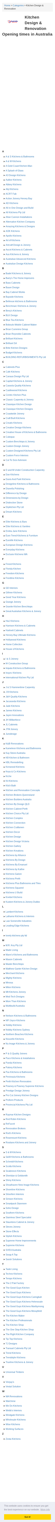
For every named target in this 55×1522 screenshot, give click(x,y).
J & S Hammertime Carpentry (20, 687)
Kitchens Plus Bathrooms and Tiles (23, 883)
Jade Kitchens (13, 706)
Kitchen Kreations (14, 851)
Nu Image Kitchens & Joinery (20, 1043)
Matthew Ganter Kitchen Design (21, 969)
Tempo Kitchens (14, 1278)
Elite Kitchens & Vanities (18, 526)
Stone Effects (12, 1231)
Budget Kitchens (14, 352)
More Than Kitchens (16, 1001)
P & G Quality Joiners (16, 1053)
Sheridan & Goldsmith (17, 1175)
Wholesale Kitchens (16, 1419)
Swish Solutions (14, 1259)
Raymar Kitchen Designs (18, 1114)
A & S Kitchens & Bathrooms (20, 156)
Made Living (12, 950)
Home (7, 5)
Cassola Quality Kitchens (18, 385)
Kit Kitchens (12, 781)
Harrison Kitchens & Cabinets (20, 625)
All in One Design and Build (19, 208)
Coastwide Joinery (15, 413)
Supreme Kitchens (15, 1245)
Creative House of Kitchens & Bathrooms (26, 432)
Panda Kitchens (14, 1063)
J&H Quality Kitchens (16, 696)
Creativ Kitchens (14, 423)
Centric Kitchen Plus (16, 395)
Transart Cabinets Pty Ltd (18, 1348)
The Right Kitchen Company (20, 1334)
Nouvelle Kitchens (15, 1039)
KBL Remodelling (14, 762)
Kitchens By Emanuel (16, 864)
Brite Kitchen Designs (16, 348)
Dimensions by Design (17, 498)
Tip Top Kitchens (14, 1339)
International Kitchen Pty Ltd (20, 677)
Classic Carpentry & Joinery (20, 399)
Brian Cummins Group (17, 329)
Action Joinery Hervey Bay (19, 198)
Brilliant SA (11, 343)
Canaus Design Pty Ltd (17, 376)
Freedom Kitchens (15, 573)
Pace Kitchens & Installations (20, 1058)
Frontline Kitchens (15, 578)
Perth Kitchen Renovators (18, 1081)
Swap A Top (11, 1254)
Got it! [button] (28, 1517)
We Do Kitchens (14, 1406)
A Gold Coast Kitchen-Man (19, 166)
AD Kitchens (12, 203)
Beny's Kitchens (14, 310)
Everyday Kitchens (15, 549)
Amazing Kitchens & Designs (20, 226)
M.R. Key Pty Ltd (14, 945)
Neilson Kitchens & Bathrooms (21, 1016)
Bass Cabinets (13, 283)
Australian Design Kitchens (19, 263)
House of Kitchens (15, 649)
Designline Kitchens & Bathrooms (22, 484)
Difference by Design (16, 493)
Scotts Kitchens (13, 1166)
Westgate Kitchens (15, 1415)
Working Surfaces (14, 1429)
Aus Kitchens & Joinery (17, 254)
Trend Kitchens (13, 1353)
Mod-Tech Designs (15, 996)
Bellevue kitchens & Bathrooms (21, 301)
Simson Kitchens (14, 1199)
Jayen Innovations (15, 715)
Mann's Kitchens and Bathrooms (22, 954)
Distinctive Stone (14, 502)
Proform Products (14, 1100)
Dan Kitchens (12, 474)
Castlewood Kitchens (16, 390)
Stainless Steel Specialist (18, 1217)
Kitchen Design (13, 836)
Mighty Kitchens (14, 978)
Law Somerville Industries (18, 921)
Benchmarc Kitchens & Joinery (21, 306)
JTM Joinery (12, 729)
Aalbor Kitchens (14, 180)
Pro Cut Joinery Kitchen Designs (22, 1095)
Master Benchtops (15, 964)
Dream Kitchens (14, 512)
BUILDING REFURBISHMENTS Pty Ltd (26, 357)
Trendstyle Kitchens (15, 1357)
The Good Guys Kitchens (18, 1292)
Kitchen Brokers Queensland (20, 795)
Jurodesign (11, 734)
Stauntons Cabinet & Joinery (20, 1222)
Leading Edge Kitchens (17, 925)
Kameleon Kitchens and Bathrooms (23, 748)
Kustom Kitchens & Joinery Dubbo (23, 902)
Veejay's (10, 1382)
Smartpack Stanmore (16, 1203)
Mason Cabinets (14, 959)
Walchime (11, 1401)
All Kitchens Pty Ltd (15, 212)
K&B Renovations (15, 743)
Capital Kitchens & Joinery (19, 381)
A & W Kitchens (13, 161)
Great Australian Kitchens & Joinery (23, 611)
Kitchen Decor (13, 832)
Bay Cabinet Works (15, 292)
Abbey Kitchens (13, 184)
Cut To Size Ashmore (16, 460)
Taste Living (12, 1269)
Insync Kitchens (13, 673)
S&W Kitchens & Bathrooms (20, 1157)
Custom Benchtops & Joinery (20, 441)
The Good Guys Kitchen (18, 1288)
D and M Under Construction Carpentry (25, 470)
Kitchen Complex (14, 818)
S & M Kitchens (13, 1152)
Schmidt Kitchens (14, 1161)
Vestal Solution (13, 1386)
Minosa (9, 982)
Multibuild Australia (15, 1006)
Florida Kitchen (13, 569)
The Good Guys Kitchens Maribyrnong (25, 1306)
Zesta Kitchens (13, 1439)
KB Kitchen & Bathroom (17, 757)
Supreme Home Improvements (21, 1240)
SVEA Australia (13, 1250)
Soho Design (12, 1208)
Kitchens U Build (14, 892)
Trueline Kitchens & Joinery (19, 1362)
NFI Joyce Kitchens (15, 1020)
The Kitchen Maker (15, 1316)
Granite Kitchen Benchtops (19, 606)
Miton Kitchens (13, 987)
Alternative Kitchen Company (20, 222)
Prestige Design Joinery (18, 1090)
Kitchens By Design (15, 860)
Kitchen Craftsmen (15, 827)
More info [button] (45, 1509)
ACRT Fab (11, 194)
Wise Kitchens (13, 1424)
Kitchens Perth (13, 878)
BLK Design (12, 315)
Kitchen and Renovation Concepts (23, 790)
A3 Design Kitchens (16, 175)
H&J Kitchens (12, 621)
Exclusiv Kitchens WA (17, 554)
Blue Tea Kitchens (15, 320)
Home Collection (14, 644)
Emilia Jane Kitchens (16, 531)
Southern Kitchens (15, 1213)
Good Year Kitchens (16, 597)
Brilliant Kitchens (14, 338)
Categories (18, 5)
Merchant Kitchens (15, 973)
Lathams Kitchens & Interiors (20, 916)
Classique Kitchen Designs (19, 409)
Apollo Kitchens (13, 236)
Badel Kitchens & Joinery (18, 273)
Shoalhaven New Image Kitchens (22, 1185)
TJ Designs (11, 1343)
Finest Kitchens (13, 564)
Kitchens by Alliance (16, 855)
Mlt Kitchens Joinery (16, 992)
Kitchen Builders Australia (18, 799)
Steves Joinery (13, 1227)
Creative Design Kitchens (18, 427)
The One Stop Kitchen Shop (20, 1329)
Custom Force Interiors (17, 455)
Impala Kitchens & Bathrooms (20, 668)
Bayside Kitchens (14, 297)
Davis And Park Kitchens (18, 479)
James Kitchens (14, 710)
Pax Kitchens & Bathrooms (19, 1072)
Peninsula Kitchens (15, 1077)
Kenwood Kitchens (15, 767)
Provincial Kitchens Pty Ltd (19, 1104)
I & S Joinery (12, 659)
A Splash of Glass (14, 170)
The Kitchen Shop (15, 1325)
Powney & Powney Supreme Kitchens (25, 1086)
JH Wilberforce (13, 720)
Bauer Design (12, 287)
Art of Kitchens (13, 240)
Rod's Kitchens (13, 1133)
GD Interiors (12, 588)
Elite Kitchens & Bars (16, 522)
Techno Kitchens (14, 1274)
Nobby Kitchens (14, 1025)
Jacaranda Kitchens (16, 701)
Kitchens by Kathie (15, 869)
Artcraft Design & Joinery (18, 245)
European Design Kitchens (19, 545)
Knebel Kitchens (14, 897)
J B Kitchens (12, 692)
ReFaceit (10, 1124)
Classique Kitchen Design (19, 404)
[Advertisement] (27, 67)
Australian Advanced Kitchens (21, 259)
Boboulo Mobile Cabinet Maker (21, 324)
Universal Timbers (15, 1372)
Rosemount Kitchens (16, 1138)
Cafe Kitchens (13, 372)
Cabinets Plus (13, 367)
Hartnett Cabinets (14, 630)
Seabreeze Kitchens (16, 1171)
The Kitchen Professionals (19, 1320)
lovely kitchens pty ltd (16, 935)
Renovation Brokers (16, 1128)
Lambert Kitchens (14, 912)
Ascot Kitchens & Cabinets (19, 249)
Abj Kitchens (12, 189)
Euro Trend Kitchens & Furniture (22, 535)
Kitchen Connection (15, 823)
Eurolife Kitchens (14, 540)
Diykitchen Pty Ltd (15, 507)
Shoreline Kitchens (15, 1189)
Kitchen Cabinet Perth (17, 809)
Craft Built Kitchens (15, 418)
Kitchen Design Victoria (17, 841)
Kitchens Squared (15, 888)
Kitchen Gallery (13, 846)
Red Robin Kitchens (16, 1119)
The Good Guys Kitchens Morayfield (24, 1311)
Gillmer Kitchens (14, 592)
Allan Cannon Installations (19, 217)
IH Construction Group (17, 663)
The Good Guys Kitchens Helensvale (24, 1301)
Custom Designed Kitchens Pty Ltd (23, 451)
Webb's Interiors (14, 1410)
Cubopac (10, 437)
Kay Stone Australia (15, 753)
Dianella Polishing (15, 488)
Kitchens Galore (14, 874)
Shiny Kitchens (13, 1180)
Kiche (8, 776)
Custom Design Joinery (17, 446)
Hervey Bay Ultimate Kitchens (21, 635)
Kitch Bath (11, 785)
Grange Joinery (13, 602)
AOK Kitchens (13, 231)
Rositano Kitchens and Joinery (21, 1142)
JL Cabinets (11, 724)
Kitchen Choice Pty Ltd (17, 813)
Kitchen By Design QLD (17, 804)
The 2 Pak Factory (15, 1283)
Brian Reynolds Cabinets (18, 334)
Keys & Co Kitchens (16, 771)
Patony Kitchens (14, 1067)
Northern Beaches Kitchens (19, 1034)
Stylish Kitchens (14, 1236)
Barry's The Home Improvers (20, 278)
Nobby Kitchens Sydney (18, 1030)
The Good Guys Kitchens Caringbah (24, 1297)
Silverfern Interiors (15, 1194)
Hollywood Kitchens (16, 639)
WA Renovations (14, 1396)
